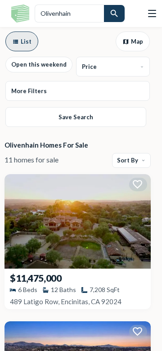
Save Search (75, 117)
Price (89, 66)
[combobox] (69, 13)
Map (137, 41)
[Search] (114, 13)
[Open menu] (152, 13)
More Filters (29, 90)
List (26, 41)
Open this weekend (39, 64)
